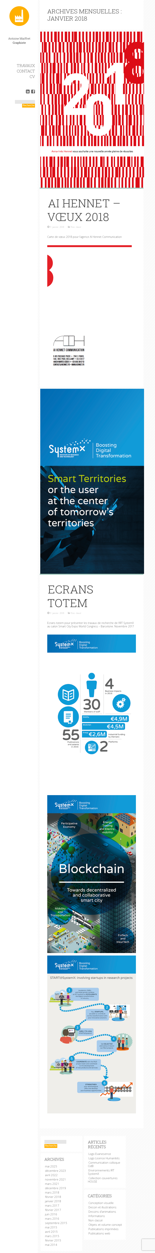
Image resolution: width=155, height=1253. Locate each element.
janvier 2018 (53, 1201)
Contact (26, 71)
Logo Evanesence (99, 1154)
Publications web (99, 1233)
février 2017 (53, 1210)
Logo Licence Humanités (104, 1158)
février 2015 (53, 1240)
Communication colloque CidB (104, 1164)
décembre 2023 (55, 1171)
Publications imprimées (103, 1229)
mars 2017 (52, 1205)
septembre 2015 (56, 1223)
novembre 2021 (55, 1179)
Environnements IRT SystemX (101, 1172)
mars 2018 (52, 1192)
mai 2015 (51, 1227)
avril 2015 (51, 1231)
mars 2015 (52, 1236)
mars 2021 (52, 1184)
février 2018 (53, 1197)
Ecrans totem (70, 596)
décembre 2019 (55, 1188)
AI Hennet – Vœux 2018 (84, 209)
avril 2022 (51, 1175)
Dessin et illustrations (102, 1207)
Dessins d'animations (102, 1211)
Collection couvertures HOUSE (103, 1179)
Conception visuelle (101, 1203)
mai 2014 (51, 1245)
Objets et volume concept (105, 1224)
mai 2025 (51, 1166)
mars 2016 (52, 1218)
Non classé (76, 227)
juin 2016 (51, 1214)
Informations (96, 1216)
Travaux (26, 65)
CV (32, 76)
